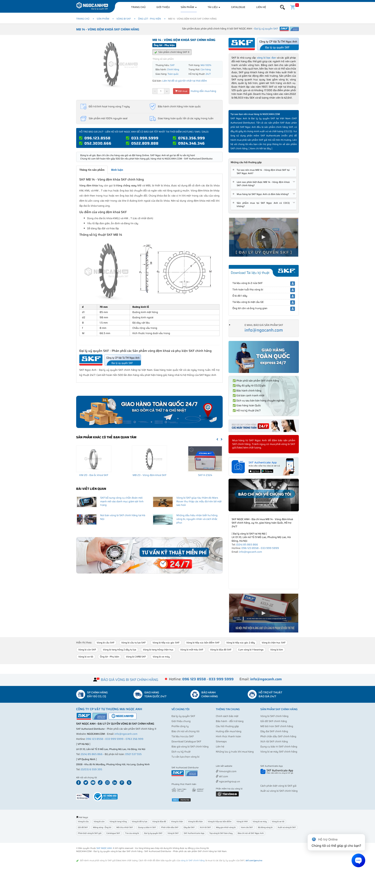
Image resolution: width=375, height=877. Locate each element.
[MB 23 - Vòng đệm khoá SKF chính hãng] (149, 459)
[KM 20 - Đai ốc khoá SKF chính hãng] (93, 459)
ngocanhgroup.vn (229, 781)
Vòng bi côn (99, 821)
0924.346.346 (191, 143)
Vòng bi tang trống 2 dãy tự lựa (119, 649)
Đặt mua (182, 91)
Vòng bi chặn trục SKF (274, 642)
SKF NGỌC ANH (104, 848)
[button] (282, 7)
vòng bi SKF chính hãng (192, 860)
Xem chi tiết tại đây (260, 148)
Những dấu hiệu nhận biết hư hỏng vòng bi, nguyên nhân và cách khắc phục (197, 519)
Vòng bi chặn (177, 821)
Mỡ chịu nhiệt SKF (124, 827)
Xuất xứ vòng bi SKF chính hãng (279, 791)
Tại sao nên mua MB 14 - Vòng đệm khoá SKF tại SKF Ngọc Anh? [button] (262, 171)
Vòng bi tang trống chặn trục (158, 649)
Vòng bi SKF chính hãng (274, 716)
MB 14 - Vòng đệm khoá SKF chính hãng (107, 29)
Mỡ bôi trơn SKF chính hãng (276, 726)
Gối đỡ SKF (83, 827)
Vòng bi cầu (83, 821)
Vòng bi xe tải (85, 656)
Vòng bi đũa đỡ (159, 821)
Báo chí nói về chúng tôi (185, 731)
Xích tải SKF (205, 827)
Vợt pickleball (238, 766)
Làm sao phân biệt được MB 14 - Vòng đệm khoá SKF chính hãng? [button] (262, 183)
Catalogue (238, 7)
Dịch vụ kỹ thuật (181, 752)
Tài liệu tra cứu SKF (182, 736)
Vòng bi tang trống (118, 821)
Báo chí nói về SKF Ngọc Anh (251, 833)
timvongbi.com (227, 771)
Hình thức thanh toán (228, 736)
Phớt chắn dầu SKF (170, 827)
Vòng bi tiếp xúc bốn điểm (219, 821)
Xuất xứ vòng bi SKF (287, 827)
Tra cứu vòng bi (132, 833)
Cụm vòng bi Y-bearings (250, 649)
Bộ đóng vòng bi (265, 827)
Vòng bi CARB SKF (136, 656)
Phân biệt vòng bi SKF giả (89, 833)
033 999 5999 (270, 548)
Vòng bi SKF (123, 18)
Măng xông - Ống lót (102, 827)
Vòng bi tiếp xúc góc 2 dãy (240, 642)
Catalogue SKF (113, 833)
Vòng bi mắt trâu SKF (191, 649)
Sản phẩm (188, 7)
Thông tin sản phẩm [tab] (91, 170)
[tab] (263, 171)
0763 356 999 (134, 739)
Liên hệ (261, 7)
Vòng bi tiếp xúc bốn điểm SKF (203, 642)
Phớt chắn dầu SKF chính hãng (278, 736)
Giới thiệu (163, 7)
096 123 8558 (250, 548)
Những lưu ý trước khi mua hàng (235, 752)
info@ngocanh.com (264, 330)
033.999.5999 (144, 138)
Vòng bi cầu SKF (105, 642)
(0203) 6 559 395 (91, 769)
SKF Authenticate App (194, 833)
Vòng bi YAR (242, 821)
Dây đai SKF (189, 827)
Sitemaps (221, 741)
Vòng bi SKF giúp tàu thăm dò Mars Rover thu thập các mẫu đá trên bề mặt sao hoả (199, 501)
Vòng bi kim (276, 649)
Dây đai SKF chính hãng (274, 731)
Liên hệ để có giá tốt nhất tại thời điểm (184, 81)
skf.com (223, 776)
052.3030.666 (97, 143)
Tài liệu (213, 7)
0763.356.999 (191, 138)
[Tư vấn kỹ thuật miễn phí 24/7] (149, 555)
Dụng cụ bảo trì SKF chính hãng (278, 746)
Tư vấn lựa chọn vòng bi (185, 757)
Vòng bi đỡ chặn (195, 821)
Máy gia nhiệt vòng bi (226, 827)
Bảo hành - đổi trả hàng (230, 721)
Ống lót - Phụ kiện (149, 18)
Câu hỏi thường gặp (227, 726)
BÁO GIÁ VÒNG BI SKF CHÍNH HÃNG (129, 679)
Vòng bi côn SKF (87, 649)
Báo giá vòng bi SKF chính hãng (190, 746)
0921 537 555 (133, 754)
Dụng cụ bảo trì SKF (147, 827)
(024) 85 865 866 (247, 545)
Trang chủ (138, 7)
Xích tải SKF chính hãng (274, 741)
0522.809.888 (144, 143)
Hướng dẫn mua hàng (203, 91)
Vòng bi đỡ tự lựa (139, 821)
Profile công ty (180, 726)
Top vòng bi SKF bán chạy (221, 833)
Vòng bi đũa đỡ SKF (220, 649)
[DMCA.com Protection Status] (181, 800)
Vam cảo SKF (247, 827)
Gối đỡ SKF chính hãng (273, 721)
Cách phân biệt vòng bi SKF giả (278, 786)
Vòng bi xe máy (161, 656)
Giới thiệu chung (181, 721)
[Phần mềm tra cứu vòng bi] (227, 794)
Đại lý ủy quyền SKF (183, 716)
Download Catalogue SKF (186, 741)
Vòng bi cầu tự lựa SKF (133, 642)
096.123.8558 (97, 138)
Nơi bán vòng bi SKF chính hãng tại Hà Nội (122, 517)
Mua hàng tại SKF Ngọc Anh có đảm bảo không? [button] (261, 194)
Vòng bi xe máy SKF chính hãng (278, 752)
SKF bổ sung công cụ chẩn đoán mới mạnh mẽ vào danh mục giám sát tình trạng (122, 501)
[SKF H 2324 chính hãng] (205, 459)
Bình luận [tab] (117, 170)
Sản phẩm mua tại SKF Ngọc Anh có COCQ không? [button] (262, 204)
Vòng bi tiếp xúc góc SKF (166, 642)
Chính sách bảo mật (227, 716)
